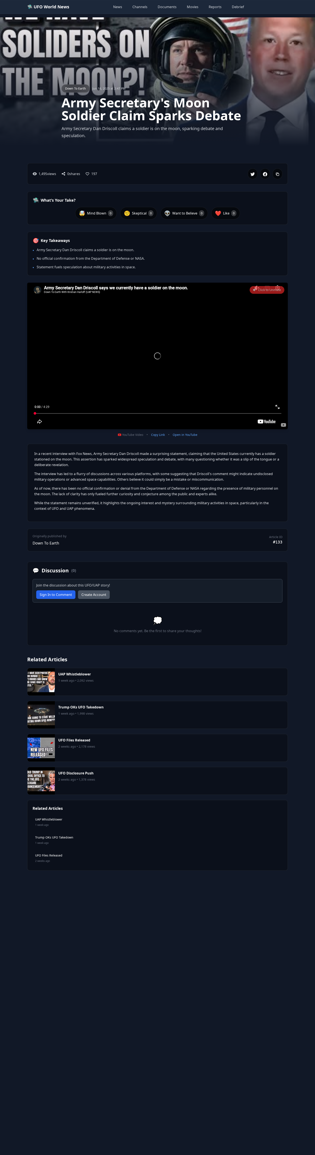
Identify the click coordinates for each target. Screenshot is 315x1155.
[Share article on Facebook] (265, 173)
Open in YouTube (185, 435)
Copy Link (158, 435)
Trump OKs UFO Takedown (81, 707)
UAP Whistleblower (74, 674)
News (117, 6)
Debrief (238, 6)
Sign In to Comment (56, 594)
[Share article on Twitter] (253, 173)
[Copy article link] (277, 173)
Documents (167, 6)
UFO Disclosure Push (76, 773)
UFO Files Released (74, 740)
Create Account (93, 594)
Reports (215, 6)
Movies (192, 6)
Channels (139, 6)
